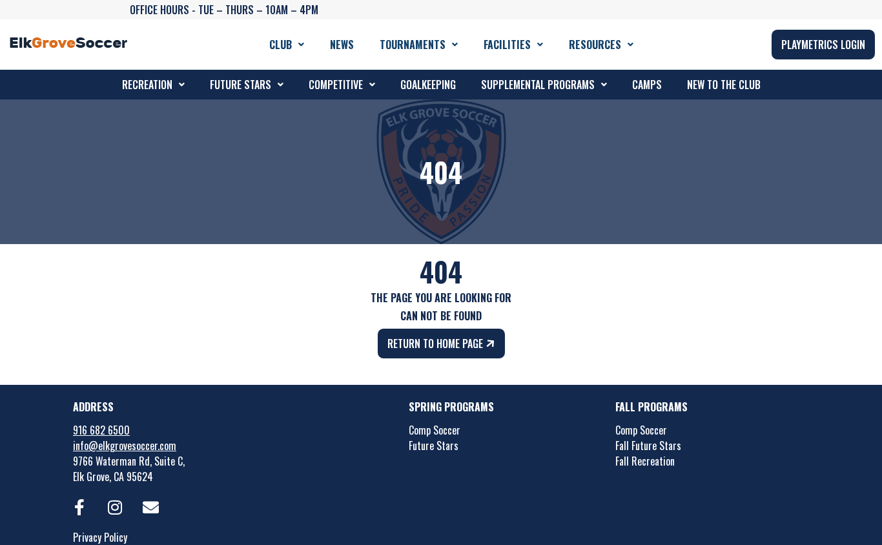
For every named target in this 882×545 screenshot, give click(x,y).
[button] (286, 44)
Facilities (507, 44)
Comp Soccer (434, 430)
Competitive (336, 84)
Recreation (147, 84)
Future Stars (240, 84)
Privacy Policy (100, 537)
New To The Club (724, 84)
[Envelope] (150, 507)
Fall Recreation (645, 461)
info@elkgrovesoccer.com (124, 445)
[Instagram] (115, 507)
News (342, 44)
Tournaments (413, 44)
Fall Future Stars (648, 445)
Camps (647, 84)
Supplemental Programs (538, 84)
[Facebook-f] (79, 507)
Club (280, 44)
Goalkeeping (428, 84)
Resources (595, 44)
